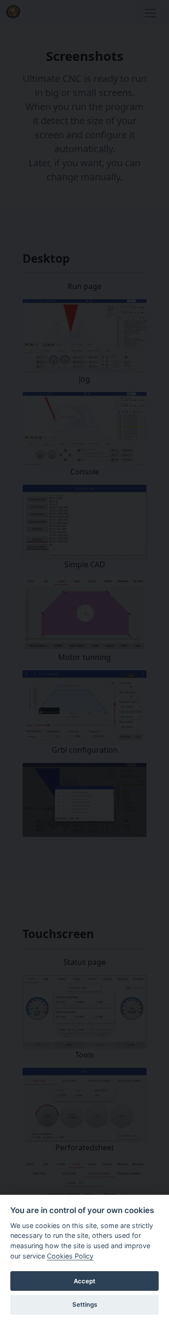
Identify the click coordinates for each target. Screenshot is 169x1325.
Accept (84, 1281)
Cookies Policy (70, 1256)
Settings (84, 1304)
